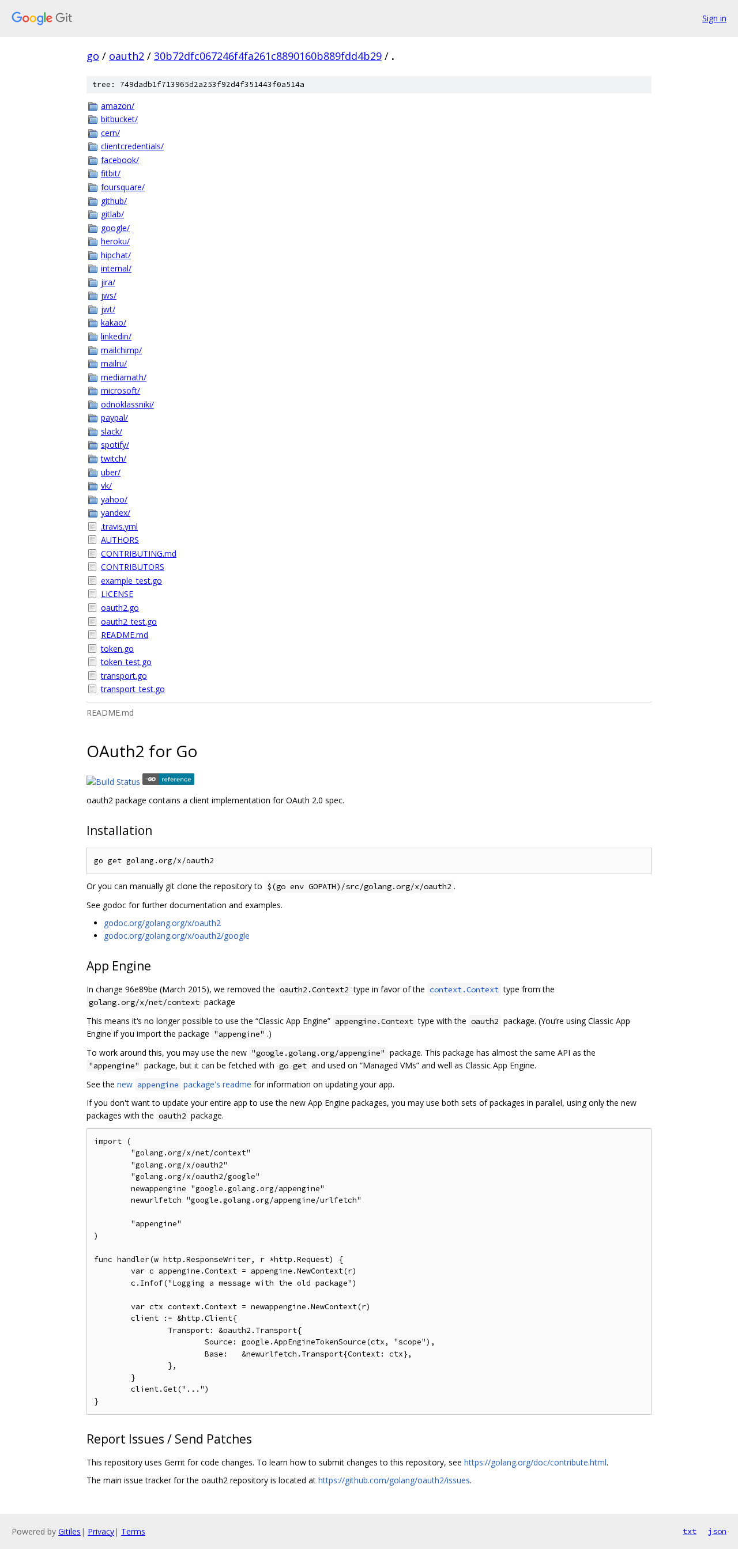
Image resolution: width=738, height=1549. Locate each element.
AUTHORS (120, 539)
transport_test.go (133, 688)
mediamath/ (123, 377)
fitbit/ (111, 173)
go (92, 56)
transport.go (124, 675)
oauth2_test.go (129, 621)
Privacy (101, 1531)
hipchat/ (116, 255)
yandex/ (115, 512)
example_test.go (131, 580)
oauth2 (126, 56)
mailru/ (114, 363)
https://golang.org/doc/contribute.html (535, 1462)
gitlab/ (112, 214)
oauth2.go (120, 607)
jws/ (108, 295)
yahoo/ (114, 499)
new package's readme (184, 1084)
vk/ (106, 485)
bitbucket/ (119, 119)
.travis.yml (119, 526)
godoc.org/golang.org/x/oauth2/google (177, 935)
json (717, 1531)
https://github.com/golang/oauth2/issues (394, 1480)
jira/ (108, 282)
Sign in (714, 18)
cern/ (110, 132)
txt (689, 1531)
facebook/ (120, 159)
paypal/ (114, 417)
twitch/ (113, 458)
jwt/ (108, 309)
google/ (115, 227)
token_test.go (126, 661)
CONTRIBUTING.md (138, 553)
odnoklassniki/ (127, 404)
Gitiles (69, 1531)
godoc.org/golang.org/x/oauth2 (162, 922)
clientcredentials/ (132, 146)
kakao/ (113, 322)
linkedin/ (116, 336)
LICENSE (117, 593)
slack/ (111, 431)
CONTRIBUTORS (132, 566)
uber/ (111, 472)
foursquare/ (123, 187)
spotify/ (115, 444)
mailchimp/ (121, 350)
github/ (114, 200)
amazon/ (117, 105)
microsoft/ (120, 390)
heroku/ (115, 241)
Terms (133, 1531)
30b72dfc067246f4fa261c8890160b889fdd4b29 (268, 56)
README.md (124, 634)
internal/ (116, 268)
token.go (117, 648)
